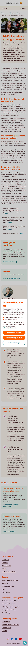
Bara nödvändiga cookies (14, 338)
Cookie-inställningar (14, 343)
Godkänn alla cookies (14, 333)
